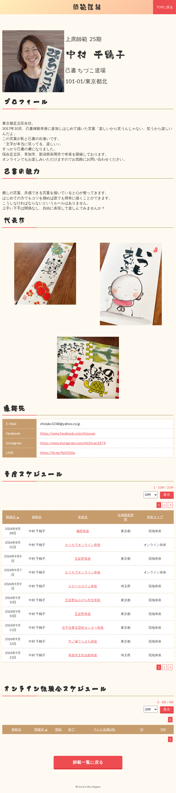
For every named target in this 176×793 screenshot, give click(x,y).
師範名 (37, 517)
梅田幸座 (82, 531)
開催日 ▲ (12, 517)
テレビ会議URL (105, 729)
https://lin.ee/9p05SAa (57, 453)
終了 (71, 729)
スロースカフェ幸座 (82, 586)
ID (141, 729)
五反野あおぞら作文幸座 (82, 600)
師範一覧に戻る (88, 762)
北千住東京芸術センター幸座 (83, 627)
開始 (58, 729)
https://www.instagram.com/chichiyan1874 (73, 443)
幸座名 (83, 517)
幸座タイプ (155, 517)
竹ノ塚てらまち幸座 (82, 641)
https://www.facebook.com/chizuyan (67, 433)
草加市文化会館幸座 (82, 655)
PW (163, 729)
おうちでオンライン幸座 (82, 545)
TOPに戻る (164, 7)
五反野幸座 (83, 558)
